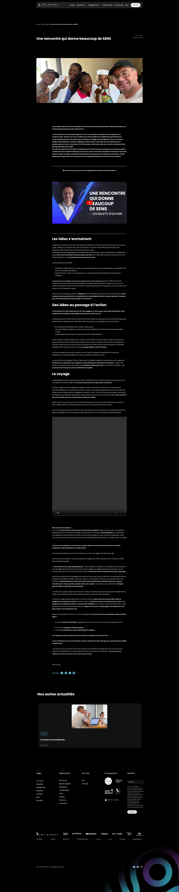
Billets (47, 24)
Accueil (38, 24)
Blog (43, 24)
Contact (136, 5)
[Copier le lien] (62, 673)
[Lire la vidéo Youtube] (89, 203)
